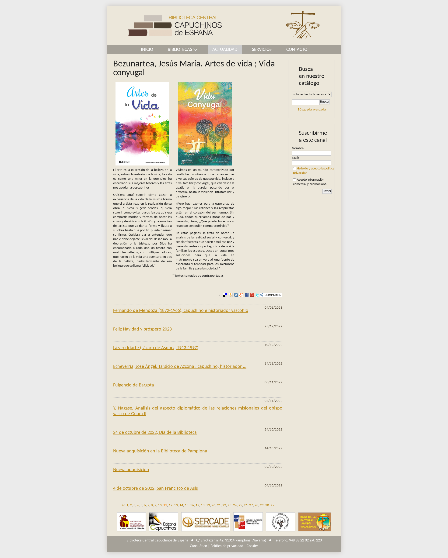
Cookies (252, 546)
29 (262, 505)
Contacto (296, 49)
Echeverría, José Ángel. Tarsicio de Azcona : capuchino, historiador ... (179, 366)
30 (267, 505)
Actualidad (224, 49)
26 (246, 505)
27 (251, 505)
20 (213, 505)
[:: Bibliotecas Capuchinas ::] (164, 26)
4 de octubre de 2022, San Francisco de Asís (155, 488)
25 (240, 505)
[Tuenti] (235, 295)
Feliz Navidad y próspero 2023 (142, 329)
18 (203, 505)
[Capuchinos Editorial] (163, 522)
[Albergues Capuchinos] (280, 522)
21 (219, 505)
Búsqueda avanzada (312, 109)
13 (176, 505)
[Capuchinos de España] (131, 522)
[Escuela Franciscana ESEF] (248, 522)
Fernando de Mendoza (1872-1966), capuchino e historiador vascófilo (180, 310)
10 (160, 505)
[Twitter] (256, 295)
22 (224, 505)
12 (170, 505)
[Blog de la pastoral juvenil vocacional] (314, 522)
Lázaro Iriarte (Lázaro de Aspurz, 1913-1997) (155, 348)
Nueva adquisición (131, 470)
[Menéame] (240, 295)
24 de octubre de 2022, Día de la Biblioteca (155, 432)
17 (197, 505)
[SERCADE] (205, 522)
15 (187, 505)
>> (272, 505)
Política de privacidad (226, 546)
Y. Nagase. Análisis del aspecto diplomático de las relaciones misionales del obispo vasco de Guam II (197, 411)
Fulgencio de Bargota (133, 385)
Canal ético (198, 546)
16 (192, 505)
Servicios (262, 49)
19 (208, 505)
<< (123, 505)
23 (229, 505)
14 (181, 505)
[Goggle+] (251, 295)
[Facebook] (246, 295)
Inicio (147, 49)
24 (235, 505)
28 (256, 505)
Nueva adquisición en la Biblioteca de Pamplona (160, 451)
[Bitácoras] (230, 295)
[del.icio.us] (224, 295)
